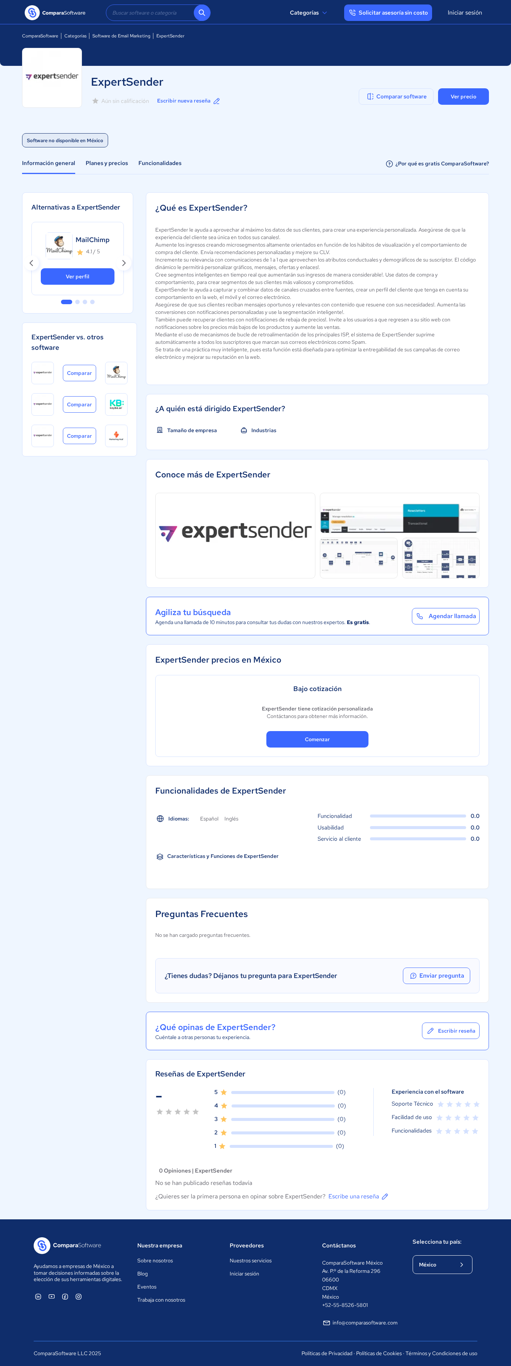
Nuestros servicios (251, 1260)
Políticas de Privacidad (327, 1353)
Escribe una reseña (353, 1196)
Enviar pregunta (441, 976)
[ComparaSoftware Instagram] (78, 1296)
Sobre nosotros (155, 1260)
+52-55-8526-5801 (345, 1305)
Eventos (146, 1286)
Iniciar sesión (465, 12)
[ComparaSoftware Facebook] (65, 1296)
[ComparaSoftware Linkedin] (38, 1296)
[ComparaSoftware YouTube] (51, 1296)
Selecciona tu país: (437, 1242)
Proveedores (247, 1245)
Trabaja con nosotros (161, 1299)
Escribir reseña (456, 1030)
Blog (142, 1273)
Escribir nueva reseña (184, 100)
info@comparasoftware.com (365, 1322)
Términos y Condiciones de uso (441, 1353)
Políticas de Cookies (379, 1353)
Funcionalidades (159, 163)
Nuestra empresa (159, 1245)
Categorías (304, 12)
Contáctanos (339, 1245)
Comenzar (317, 739)
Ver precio (463, 96)
